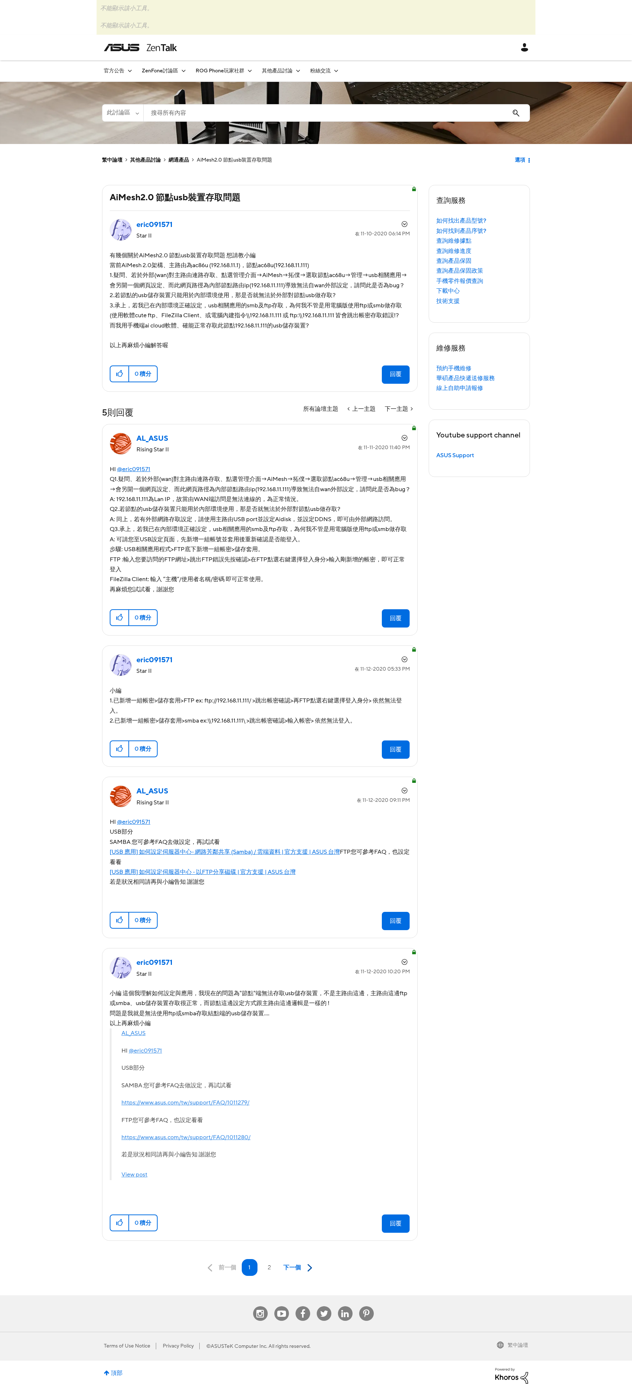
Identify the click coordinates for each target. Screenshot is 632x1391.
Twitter (323, 1306)
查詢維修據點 (453, 241)
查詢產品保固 (453, 261)
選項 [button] (520, 160)
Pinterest (366, 1306)
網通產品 (179, 160)
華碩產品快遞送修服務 (465, 378)
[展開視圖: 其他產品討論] (298, 70)
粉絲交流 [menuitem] (320, 71)
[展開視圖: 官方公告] (129, 70)
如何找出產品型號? (461, 220)
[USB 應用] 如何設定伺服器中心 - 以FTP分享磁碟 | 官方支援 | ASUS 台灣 (203, 872)
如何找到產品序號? (461, 231)
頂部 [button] (117, 1373)
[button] (119, 374)
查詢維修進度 (453, 251)
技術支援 (448, 301)
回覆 (396, 374)
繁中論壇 (112, 160)
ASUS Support (455, 455)
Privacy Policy (178, 1346)
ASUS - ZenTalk (140, 47)
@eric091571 (133, 469)
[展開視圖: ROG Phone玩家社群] (249, 70)
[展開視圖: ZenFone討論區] (183, 70)
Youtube (282, 1306)
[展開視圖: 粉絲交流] (336, 70)
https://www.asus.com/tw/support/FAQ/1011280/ (186, 1137)
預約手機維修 (453, 368)
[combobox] (336, 113)
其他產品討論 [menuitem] (277, 71)
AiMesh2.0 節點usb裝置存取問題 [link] (234, 160)
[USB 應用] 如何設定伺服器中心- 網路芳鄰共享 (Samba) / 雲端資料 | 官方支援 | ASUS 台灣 (225, 852)
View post (134, 1174)
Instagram (260, 1306)
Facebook (302, 1306)
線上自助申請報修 (459, 388)
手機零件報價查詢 (459, 281)
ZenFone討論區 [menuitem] (160, 71)
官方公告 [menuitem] (114, 71)
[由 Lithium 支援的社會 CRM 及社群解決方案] (511, 1375)
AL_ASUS (133, 1033)
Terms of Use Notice (127, 1346)
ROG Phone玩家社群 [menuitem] (220, 71)
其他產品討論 (145, 160)
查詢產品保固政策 (459, 270)
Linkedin (345, 1306)
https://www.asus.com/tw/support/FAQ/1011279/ (185, 1102)
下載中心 (448, 291)
